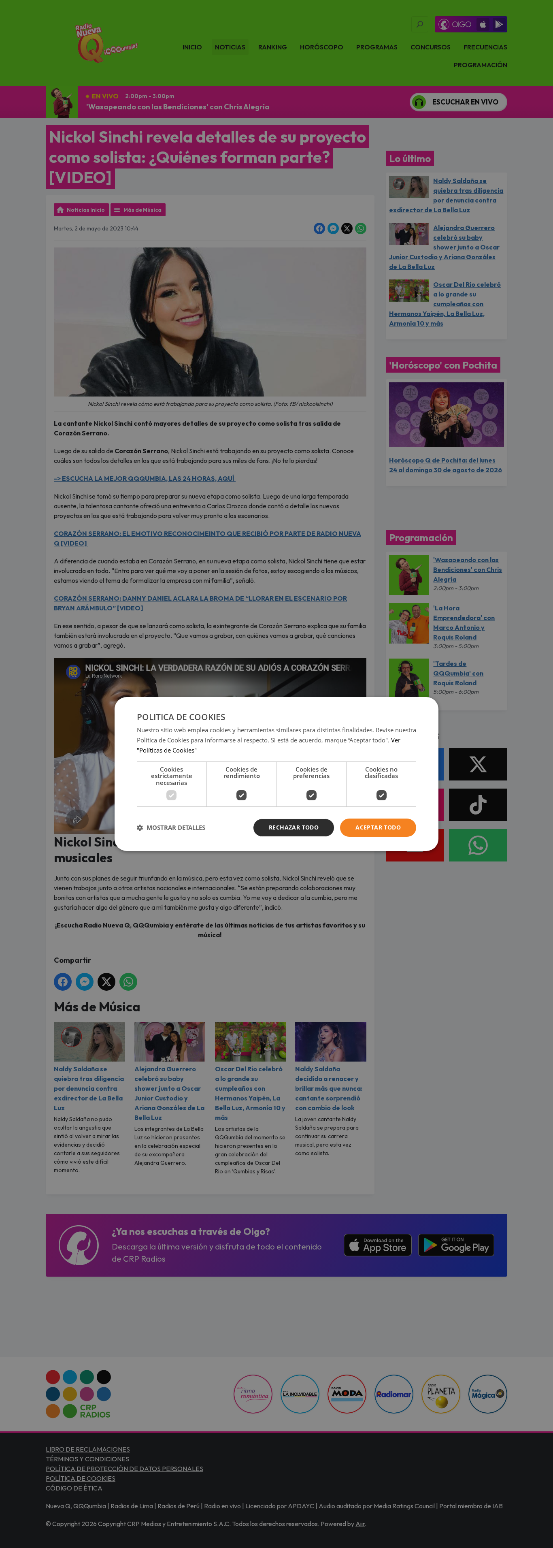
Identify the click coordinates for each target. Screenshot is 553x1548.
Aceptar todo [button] (378, 827)
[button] (171, 827)
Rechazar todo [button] (294, 827)
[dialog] (276, 774)
